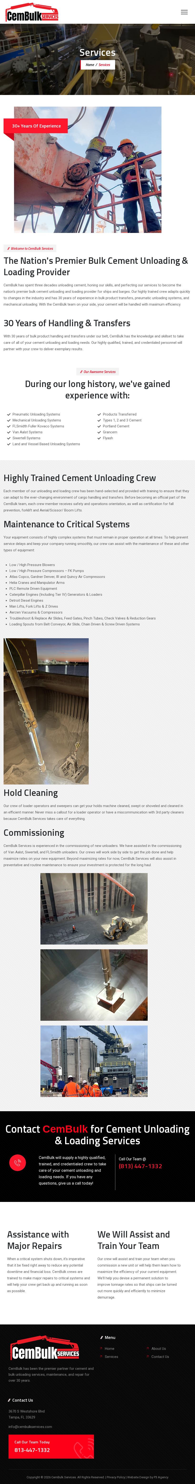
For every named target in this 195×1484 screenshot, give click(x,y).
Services (111, 1357)
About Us (158, 1349)
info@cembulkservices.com (30, 1427)
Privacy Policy (116, 1477)
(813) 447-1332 (140, 1166)
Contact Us (160, 1357)
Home (89, 64)
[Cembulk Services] (32, 12)
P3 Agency (161, 1477)
